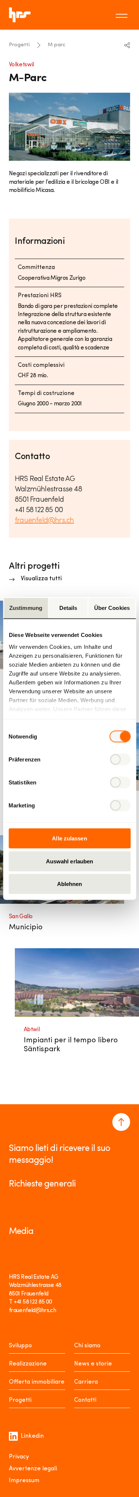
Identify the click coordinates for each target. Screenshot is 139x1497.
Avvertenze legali (33, 1469)
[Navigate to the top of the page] (121, 1122)
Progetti (19, 45)
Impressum (24, 1481)
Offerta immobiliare (36, 1382)
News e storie (93, 1364)
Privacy (19, 1457)
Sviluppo (20, 1346)
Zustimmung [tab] (25, 608)
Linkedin (32, 1436)
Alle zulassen (69, 838)
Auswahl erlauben (69, 861)
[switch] (119, 760)
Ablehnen (69, 884)
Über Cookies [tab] (112, 608)
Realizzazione (28, 1364)
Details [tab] (68, 608)
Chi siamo (87, 1346)
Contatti (85, 1400)
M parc (56, 45)
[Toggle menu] (122, 14)
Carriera (86, 1382)
